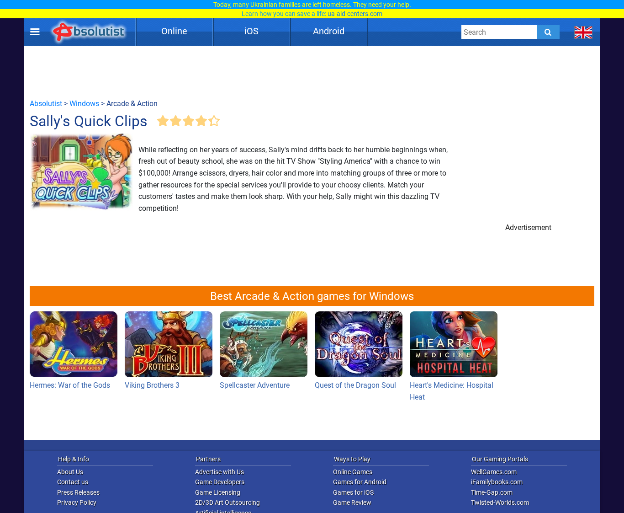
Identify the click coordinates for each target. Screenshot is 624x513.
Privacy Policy (76, 502)
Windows (84, 103)
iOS (251, 31)
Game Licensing (217, 492)
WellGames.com (494, 472)
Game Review (352, 502)
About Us (70, 472)
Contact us (72, 482)
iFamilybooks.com (497, 482)
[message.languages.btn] (583, 32)
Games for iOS (353, 492)
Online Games (352, 472)
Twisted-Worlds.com (500, 502)
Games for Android (359, 482)
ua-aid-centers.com (355, 13)
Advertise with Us (219, 472)
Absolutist (46, 103)
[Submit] (548, 32)
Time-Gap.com (492, 492)
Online (174, 31)
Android (328, 31)
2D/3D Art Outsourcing (227, 502)
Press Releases (78, 492)
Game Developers (219, 482)
